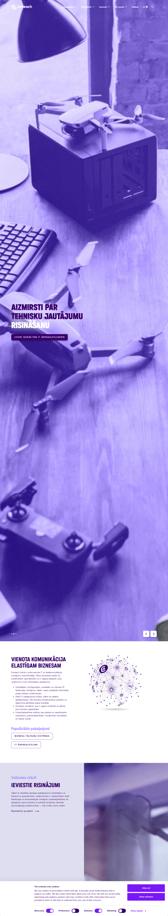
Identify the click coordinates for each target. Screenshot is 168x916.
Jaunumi (103, 7)
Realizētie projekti (22, 811)
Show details (137, 911)
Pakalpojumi (68, 7)
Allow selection (146, 897)
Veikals (135, 7)
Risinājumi (87, 7)
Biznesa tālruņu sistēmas (32, 736)
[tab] (11, 633)
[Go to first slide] (153, 634)
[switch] (75, 911)
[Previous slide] (146, 634)
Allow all (146, 888)
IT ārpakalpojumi (26, 745)
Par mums (119, 7)
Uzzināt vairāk (24, 333)
